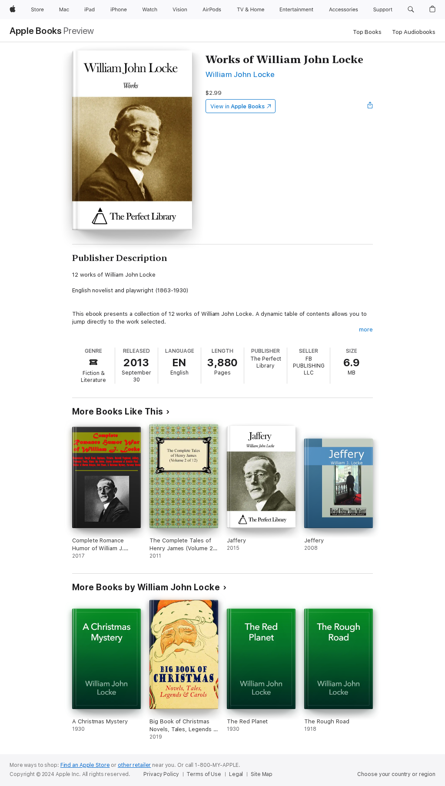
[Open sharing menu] (370, 106)
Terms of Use (203, 774)
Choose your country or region (396, 774)
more (366, 329)
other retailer (134, 765)
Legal (236, 774)
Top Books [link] (367, 32)
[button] (411, 9)
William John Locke (240, 74)
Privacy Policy (161, 774)
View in (237, 106)
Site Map (261, 774)
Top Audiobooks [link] (413, 32)
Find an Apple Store (85, 765)
